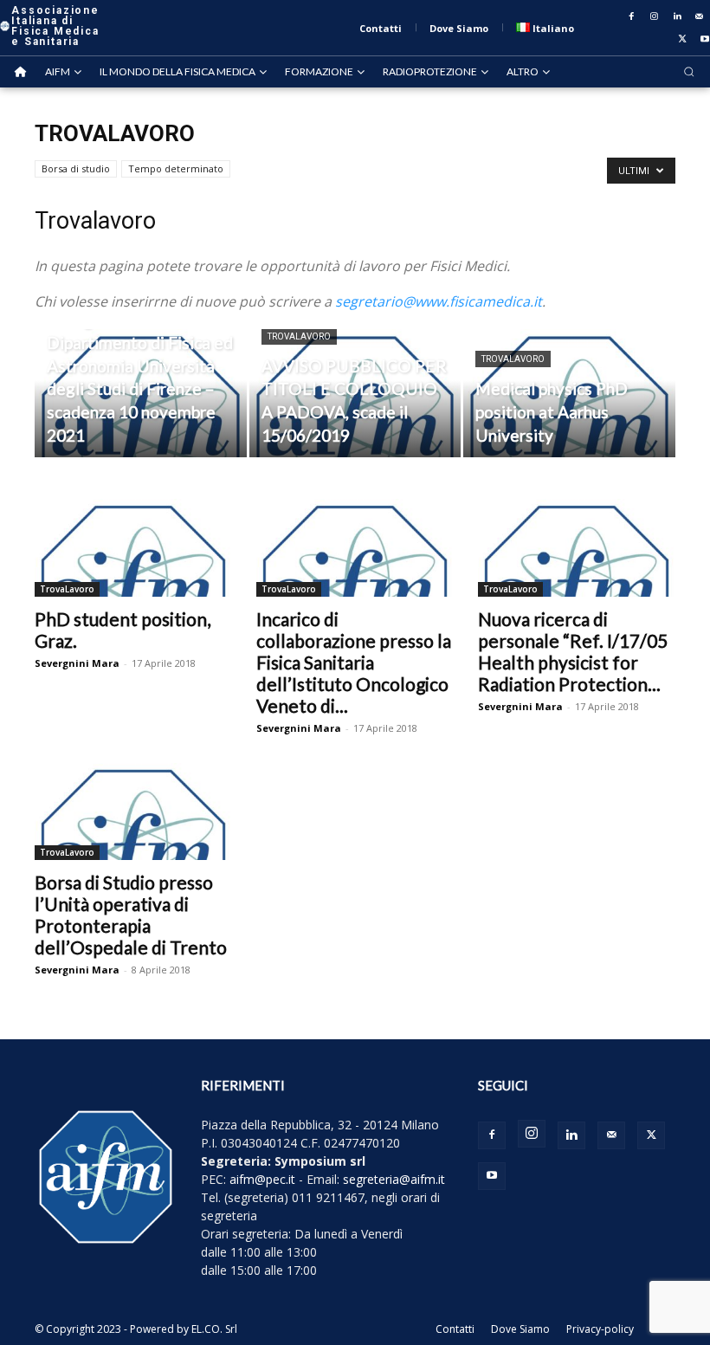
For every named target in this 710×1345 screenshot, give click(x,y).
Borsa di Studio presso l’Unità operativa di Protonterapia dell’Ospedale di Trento (131, 914)
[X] (682, 39)
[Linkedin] (677, 16)
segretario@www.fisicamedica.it (438, 301)
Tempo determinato (175, 168)
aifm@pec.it (262, 1179)
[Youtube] (492, 1176)
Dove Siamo (520, 1329)
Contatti (455, 1329)
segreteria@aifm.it (394, 1179)
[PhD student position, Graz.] (133, 548)
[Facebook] (632, 16)
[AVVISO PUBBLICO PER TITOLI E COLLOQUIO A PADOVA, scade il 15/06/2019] (355, 394)
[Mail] (699, 16)
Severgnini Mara (77, 662)
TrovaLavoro (299, 336)
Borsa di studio (76, 168)
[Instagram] (654, 16)
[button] (689, 71)
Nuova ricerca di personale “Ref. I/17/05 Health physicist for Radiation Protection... (573, 651)
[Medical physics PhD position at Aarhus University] (569, 394)
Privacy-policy (600, 1329)
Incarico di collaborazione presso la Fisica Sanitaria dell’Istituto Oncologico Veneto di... (353, 662)
